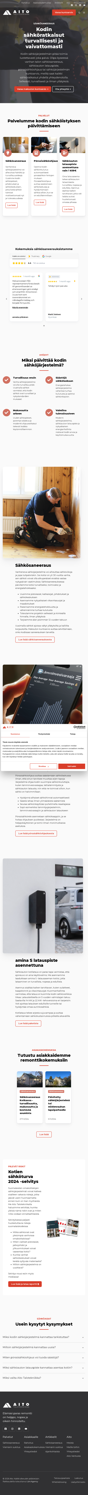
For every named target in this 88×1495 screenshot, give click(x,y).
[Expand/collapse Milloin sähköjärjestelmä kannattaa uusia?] (83, 1347)
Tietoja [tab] (73, 734)
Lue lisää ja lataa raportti (24, 1284)
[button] (79, 12)
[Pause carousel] (44, 326)
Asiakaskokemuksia (42, 3)
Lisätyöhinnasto (78, 1482)
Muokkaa (42, 766)
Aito (68, 3)
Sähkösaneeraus (11, 1443)
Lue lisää (11, 205)
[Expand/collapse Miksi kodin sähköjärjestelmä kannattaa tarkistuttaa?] (83, 1337)
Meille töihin (73, 1447)
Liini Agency (32, 1481)
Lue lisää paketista (28, 1023)
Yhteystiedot (79, 3)
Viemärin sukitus (11, 1447)
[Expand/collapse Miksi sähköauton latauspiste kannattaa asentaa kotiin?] (83, 1368)
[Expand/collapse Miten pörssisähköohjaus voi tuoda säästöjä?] (83, 1358)
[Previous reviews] (6, 298)
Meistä (70, 1443)
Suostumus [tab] (15, 734)
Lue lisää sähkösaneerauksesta (35, 639)
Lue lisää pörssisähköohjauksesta (36, 833)
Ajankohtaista (52, 1451)
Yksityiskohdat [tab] (44, 734)
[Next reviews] (81, 298)
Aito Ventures (74, 1456)
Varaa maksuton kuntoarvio (31, 89)
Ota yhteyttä (62, 89)
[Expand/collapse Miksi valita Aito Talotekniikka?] (83, 1378)
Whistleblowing (59, 1482)
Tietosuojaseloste (62, 1478)
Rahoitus (25, 3)
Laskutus (78, 1478)
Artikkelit (59, 3)
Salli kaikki (71, 766)
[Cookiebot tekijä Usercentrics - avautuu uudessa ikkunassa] (75, 727)
